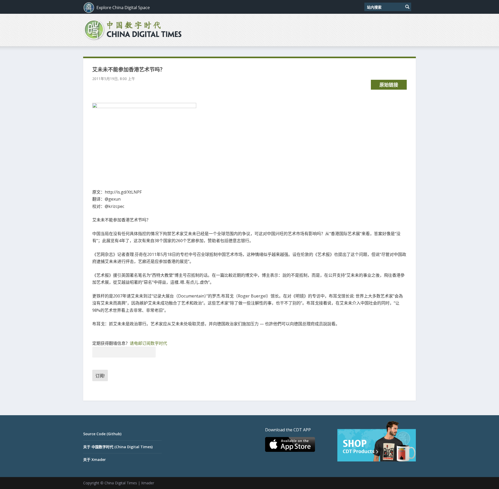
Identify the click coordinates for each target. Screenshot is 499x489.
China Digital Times (120, 482)
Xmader (147, 482)
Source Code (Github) (102, 433)
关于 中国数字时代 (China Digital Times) (118, 446)
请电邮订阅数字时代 (148, 343)
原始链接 (388, 85)
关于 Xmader (94, 459)
